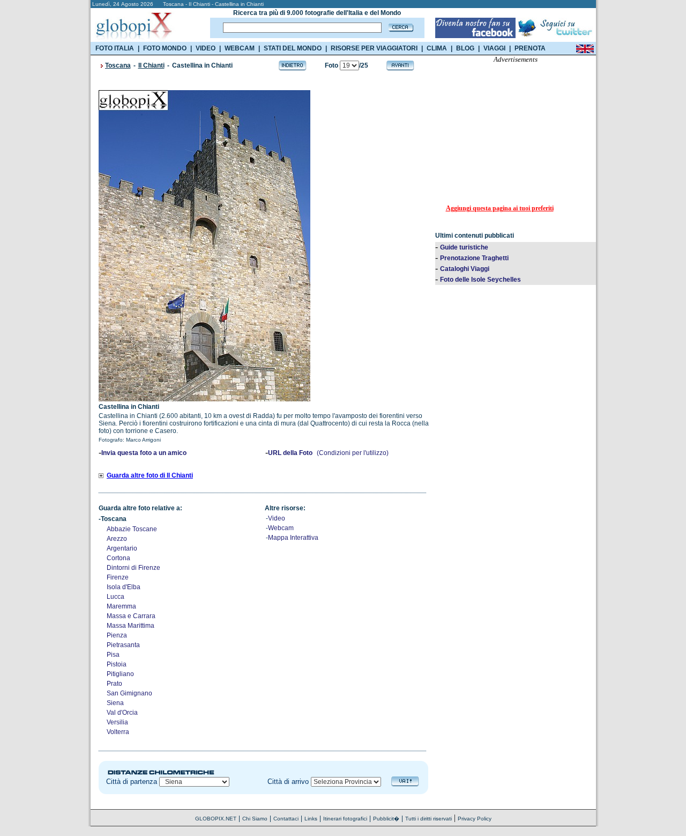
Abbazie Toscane (132, 529)
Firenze (118, 577)
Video (276, 518)
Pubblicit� (386, 819)
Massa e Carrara (131, 616)
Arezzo (117, 538)
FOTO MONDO (165, 48)
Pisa (113, 654)
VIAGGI (494, 48)
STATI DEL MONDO (293, 48)
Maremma (121, 606)
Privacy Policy (474, 819)
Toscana (118, 65)
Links (310, 819)
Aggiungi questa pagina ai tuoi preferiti (500, 208)
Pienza (117, 635)
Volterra (118, 732)
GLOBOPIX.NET (215, 819)
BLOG (465, 48)
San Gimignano (129, 693)
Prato (114, 683)
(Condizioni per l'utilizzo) (353, 453)
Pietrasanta (123, 645)
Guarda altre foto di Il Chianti (150, 475)
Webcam (281, 528)
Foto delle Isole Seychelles (480, 279)
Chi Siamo (254, 819)
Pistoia (116, 664)
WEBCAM (240, 48)
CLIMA (437, 48)
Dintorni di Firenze (133, 567)
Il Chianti (151, 65)
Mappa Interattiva (293, 537)
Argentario (122, 548)
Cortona (118, 558)
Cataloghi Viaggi (464, 269)
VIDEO (205, 48)
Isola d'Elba (123, 587)
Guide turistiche (464, 247)
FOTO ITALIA (114, 48)
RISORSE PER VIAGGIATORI (374, 48)
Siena (115, 703)
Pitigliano (120, 674)
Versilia (117, 722)
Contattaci (286, 819)
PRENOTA (530, 48)
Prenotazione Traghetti (474, 258)
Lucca (115, 596)
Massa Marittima (130, 625)
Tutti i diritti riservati (428, 819)
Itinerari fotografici (345, 819)
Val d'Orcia (122, 712)
